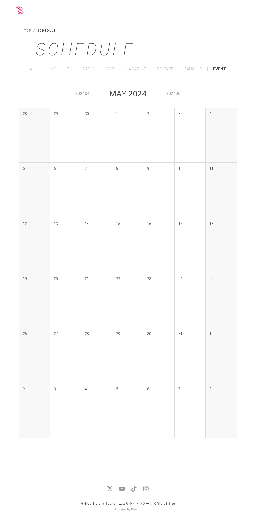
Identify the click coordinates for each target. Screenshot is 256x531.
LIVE (52, 69)
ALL (33, 69)
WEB (110, 69)
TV (69, 69)
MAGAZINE (136, 69)
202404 (83, 93)
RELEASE (165, 69)
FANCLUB (193, 69)
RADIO (89, 69)
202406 (173, 93)
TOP (28, 30)
